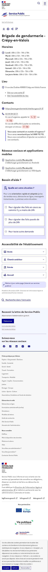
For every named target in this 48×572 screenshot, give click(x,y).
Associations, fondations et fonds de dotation (16, 395)
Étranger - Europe (7, 388)
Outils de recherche (8, 418)
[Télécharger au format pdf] (4, 29)
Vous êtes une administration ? (11, 448)
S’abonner (8, 321)
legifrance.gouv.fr (8, 498)
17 (34, 117)
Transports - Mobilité (8, 377)
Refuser (15, 568)
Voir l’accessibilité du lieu (17, 95)
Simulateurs (5, 411)
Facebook (4, 346)
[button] (17, 29)
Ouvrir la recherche (38, 3)
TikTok (10, 346)
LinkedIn (16, 346)
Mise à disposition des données (12, 438)
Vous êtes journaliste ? (9, 452)
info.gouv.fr (24, 498)
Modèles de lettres (8, 415)
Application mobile (18, 160)
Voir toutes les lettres (8, 329)
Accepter (6, 568)
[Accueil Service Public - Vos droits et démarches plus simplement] (16, 16)
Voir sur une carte (14, 92)
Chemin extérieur (14, 259)
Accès (9, 251)
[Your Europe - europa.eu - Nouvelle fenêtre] (24, 510)
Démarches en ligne (8, 404)
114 (27, 126)
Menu (45, 4)
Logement (5, 374)
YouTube (29, 346)
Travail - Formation (8, 370)
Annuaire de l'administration (11, 425)
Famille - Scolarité (7, 363)
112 (10, 120)
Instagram (23, 346)
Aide (3, 445)
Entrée (10, 267)
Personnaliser (25, 568)
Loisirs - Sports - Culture (9, 392)
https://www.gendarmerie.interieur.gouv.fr (23, 108)
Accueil (10, 275)
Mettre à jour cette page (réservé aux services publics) (22, 284)
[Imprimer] (8, 29)
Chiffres (4, 434)
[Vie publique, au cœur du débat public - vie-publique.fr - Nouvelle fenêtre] (24, 522)
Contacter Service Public (10, 455)
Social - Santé (6, 367)
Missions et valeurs (8, 441)
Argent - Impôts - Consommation (12, 381)
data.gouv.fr (37, 498)
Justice (4, 384)
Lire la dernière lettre (8, 326)
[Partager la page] (12, 29)
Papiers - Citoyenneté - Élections (12, 360)
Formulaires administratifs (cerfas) (13, 408)
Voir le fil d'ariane (7, 22)
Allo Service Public (8, 422)
